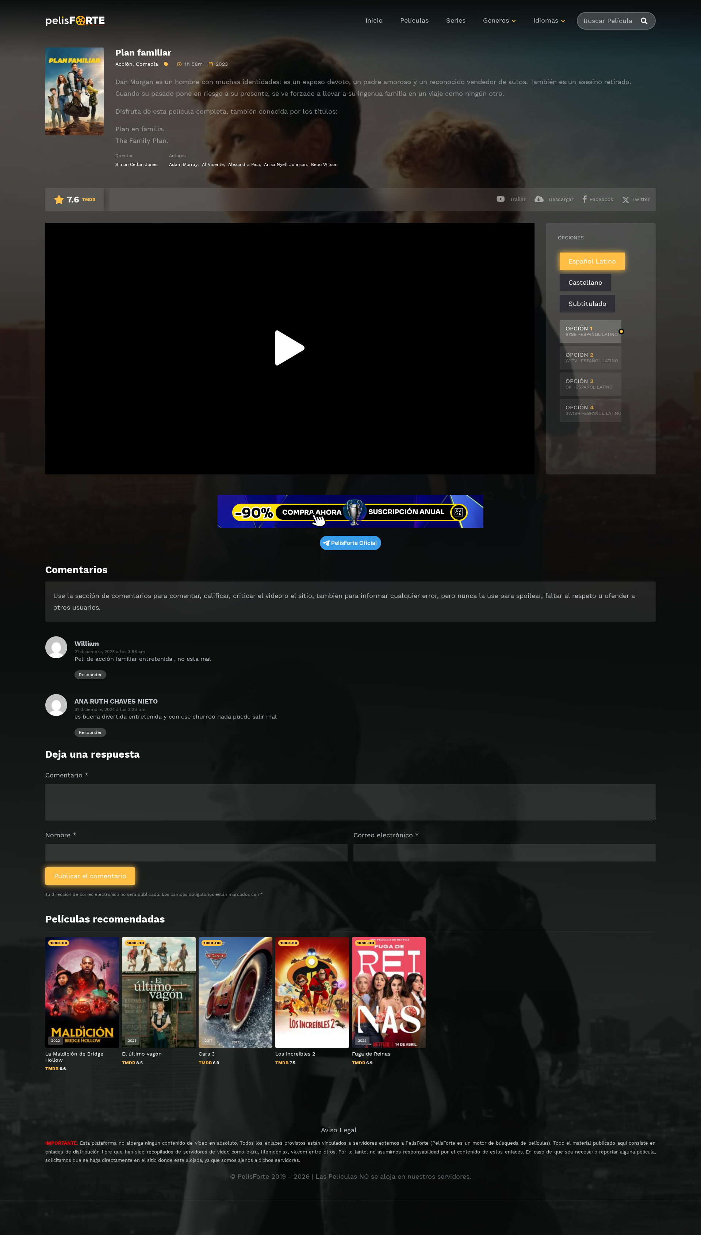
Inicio (374, 20)
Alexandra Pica (244, 164)
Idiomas (545, 20)
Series (456, 20)
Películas (414, 20)
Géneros (496, 20)
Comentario (66, 775)
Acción (124, 64)
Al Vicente (213, 164)
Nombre (60, 835)
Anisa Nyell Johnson (285, 164)
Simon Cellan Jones (136, 164)
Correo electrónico (386, 835)
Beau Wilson (324, 164)
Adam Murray (183, 164)
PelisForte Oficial (354, 542)
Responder (90, 674)
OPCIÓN (592, 331)
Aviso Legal (339, 1130)
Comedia (147, 64)
